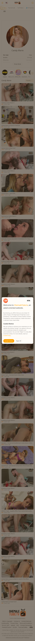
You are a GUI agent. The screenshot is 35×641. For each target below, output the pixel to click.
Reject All (18, 341)
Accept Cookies (9, 341)
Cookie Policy (7, 335)
